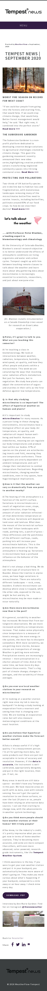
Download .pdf (16, 895)
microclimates (11, 418)
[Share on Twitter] (18, 945)
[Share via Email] (29, 944)
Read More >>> (30, 172)
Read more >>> (11, 128)
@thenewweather (32, 907)
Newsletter (18, 938)
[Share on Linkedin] (24, 945)
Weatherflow (21, 44)
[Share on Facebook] (12, 945)
